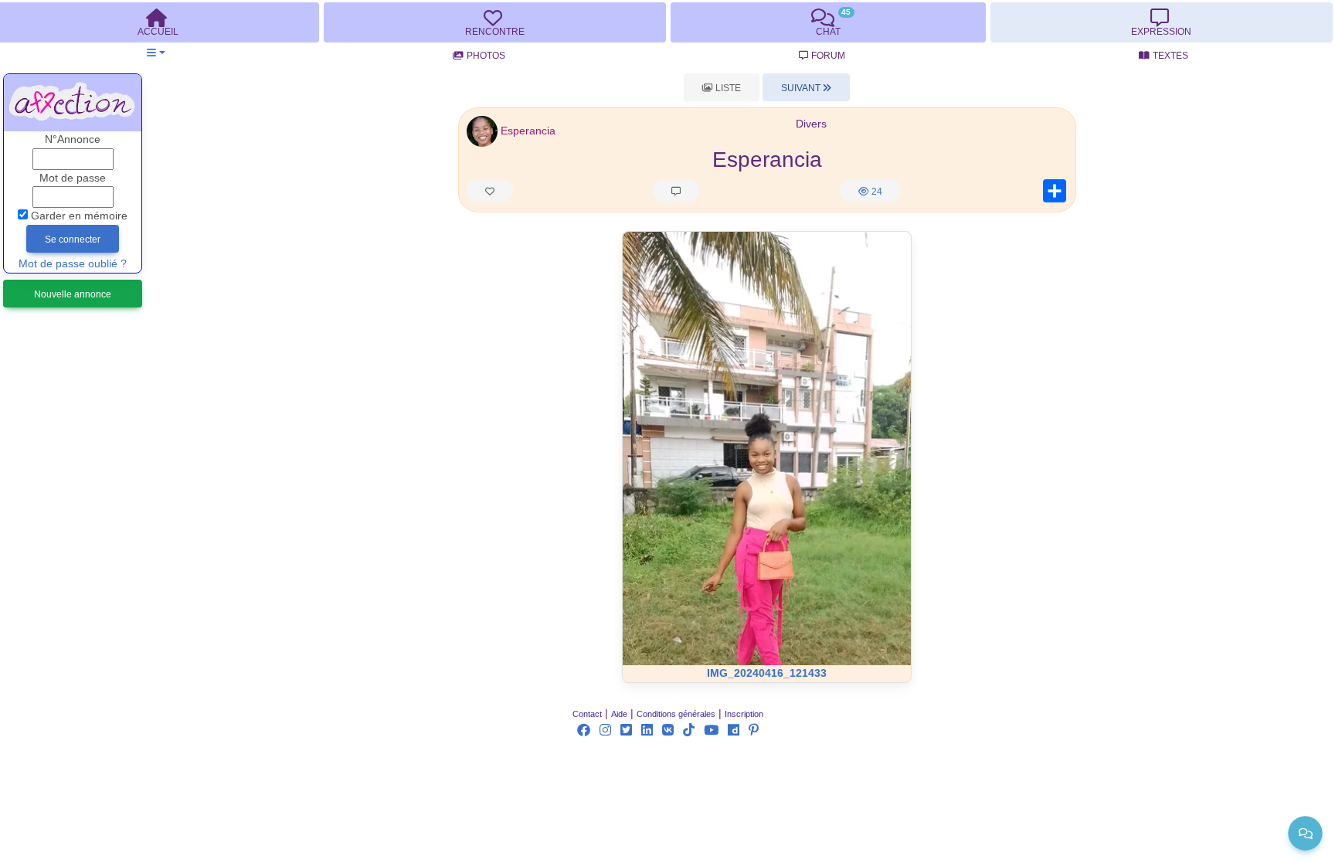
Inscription (744, 714)
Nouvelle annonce (72, 294)
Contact (587, 714)
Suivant (802, 88)
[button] (156, 53)
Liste (727, 88)
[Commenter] (676, 190)
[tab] (494, 22)
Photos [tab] (486, 55)
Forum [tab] (828, 55)
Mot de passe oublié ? (73, 264)
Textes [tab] (1170, 55)
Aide (619, 714)
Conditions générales (676, 714)
